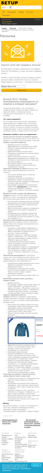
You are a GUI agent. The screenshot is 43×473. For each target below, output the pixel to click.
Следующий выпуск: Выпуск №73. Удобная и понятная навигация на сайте (32, 424)
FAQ (3, 12)
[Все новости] (2, 19)
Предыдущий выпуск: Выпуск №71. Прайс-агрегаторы (10, 421)
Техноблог (18, 448)
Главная (4, 28)
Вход (4, 7)
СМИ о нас (31, 447)
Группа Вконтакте (7, 454)
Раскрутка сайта (20, 437)
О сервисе (5, 442)
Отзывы (4, 437)
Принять (36, 465)
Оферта (17, 454)
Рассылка (29, 12)
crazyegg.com (21, 186)
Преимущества (7, 435)
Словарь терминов (21, 446)
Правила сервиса (7, 439)
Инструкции (11, 12)
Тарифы (21, 12)
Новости (4, 444)
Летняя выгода (7, 21)
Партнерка (6, 15)
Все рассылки (31, 420)
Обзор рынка (32, 445)
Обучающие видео (21, 444)
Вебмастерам (32, 437)
